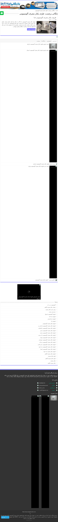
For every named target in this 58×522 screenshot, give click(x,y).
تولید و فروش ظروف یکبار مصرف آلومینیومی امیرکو (38, 50)
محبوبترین (49, 41)
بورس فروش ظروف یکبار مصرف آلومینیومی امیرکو (44, 164)
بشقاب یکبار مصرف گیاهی (50, 307)
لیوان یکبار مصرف (52, 356)
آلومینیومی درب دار (51, 305)
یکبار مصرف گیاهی (52, 363)
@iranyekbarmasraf (43, 385)
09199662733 (42, 383)
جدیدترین (54, 41)
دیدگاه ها (43, 41)
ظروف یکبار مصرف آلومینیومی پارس (48, 330)
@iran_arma (42, 387)
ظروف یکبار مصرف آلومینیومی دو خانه (47, 342)
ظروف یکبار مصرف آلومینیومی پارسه (48, 332)
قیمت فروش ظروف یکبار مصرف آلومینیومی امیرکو (38, 44)
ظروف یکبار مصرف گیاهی (50, 353)
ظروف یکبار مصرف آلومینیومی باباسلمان (47, 328)
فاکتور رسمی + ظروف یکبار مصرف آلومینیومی (45, 279)
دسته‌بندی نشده (52, 311)
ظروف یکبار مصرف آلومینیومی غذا (45, 17)
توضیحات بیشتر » (31, 29)
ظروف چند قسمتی (52, 318)
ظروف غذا (53, 19)
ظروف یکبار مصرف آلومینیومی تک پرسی (47, 335)
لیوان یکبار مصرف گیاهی (50, 358)
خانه (57, 10)
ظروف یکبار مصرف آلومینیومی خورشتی (47, 339)
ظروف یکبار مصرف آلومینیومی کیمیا (48, 349)
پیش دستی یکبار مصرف (51, 309)
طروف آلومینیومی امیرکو (50, 314)
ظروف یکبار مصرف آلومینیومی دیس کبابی (47, 344)
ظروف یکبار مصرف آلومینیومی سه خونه (47, 346)
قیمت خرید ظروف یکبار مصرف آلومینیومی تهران (38, 166)
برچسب (38, 41)
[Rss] (30, 514)
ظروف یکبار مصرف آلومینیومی (49, 323)
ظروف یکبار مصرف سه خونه (50, 351)
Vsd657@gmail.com (43, 390)
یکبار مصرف (53, 360)
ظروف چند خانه (52, 316)
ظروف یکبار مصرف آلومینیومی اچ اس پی (47, 325)
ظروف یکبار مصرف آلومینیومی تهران (48, 337)
